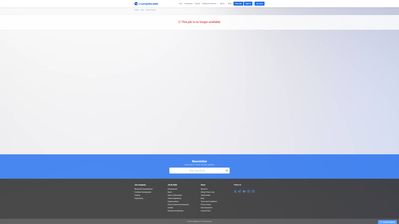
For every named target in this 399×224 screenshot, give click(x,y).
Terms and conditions (209, 201)
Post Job (238, 4)
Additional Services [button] (209, 4)
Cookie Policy (206, 211)
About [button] (222, 4)
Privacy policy (206, 205)
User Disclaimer (206, 208)
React (170, 192)
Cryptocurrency (173, 201)
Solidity (170, 208)
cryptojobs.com (196, 221)
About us (204, 189)
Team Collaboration (175, 195)
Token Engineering (174, 198)
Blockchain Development (143, 189)
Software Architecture (175, 211)
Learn (259, 4)
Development (172, 189)
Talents (197, 4)
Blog (229, 4)
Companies (188, 4)
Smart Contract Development (178, 205)
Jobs (180, 4)
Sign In (248, 4)
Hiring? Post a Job (207, 192)
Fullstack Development (142, 192)
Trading (137, 195)
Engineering (138, 198)
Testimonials (205, 195)
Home (136, 10)
